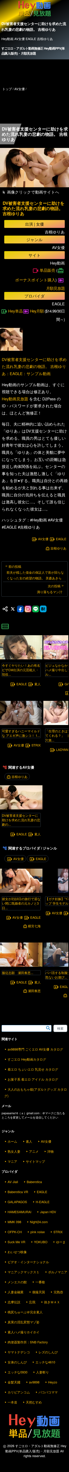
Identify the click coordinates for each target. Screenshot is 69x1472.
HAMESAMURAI (19, 1211)
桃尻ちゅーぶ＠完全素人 (25, 1312)
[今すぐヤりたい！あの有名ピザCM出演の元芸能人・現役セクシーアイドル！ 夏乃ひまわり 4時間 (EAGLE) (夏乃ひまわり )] (21, 658)
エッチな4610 (45, 1362)
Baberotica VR (18, 1191)
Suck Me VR (16, 1241)
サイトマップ (35, 1161)
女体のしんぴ (17, 1362)
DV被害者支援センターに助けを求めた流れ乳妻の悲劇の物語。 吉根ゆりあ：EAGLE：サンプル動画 (34, 366)
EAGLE (61, 538)
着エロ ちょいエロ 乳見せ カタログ (33, 1069)
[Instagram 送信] (28, 609)
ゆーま (61, 1241)
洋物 (50, 1151)
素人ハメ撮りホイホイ (23, 1332)
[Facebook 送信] (20, 609)
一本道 (12, 1402)
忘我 (32, 1302)
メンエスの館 (17, 1282)
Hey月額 (37, 311)
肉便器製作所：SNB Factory (28, 1342)
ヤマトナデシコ (19, 1352)
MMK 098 (14, 1221)
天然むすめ (34, 1402)
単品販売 (47, 270)
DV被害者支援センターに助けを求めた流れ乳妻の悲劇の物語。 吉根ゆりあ (34, 208)
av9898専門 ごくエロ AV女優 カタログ (35, 1049)
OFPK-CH (15, 1231)
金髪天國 (14, 1382)
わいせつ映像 (17, 1251)
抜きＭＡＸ (52, 1302)
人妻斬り (42, 1372)
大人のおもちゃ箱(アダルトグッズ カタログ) (35, 1092)
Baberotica (34, 1181)
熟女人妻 (14, 1151)
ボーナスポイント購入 (35, 279)
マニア (12, 1161)
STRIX (36, 745)
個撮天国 (38, 1292)
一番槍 (40, 1282)
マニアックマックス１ (23, 1272)
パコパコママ (48, 1392)
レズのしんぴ (48, 1352)
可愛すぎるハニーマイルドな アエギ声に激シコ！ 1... (21, 733)
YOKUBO (40, 1241)
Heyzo (52, 1382)
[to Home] (34, 16)
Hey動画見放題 (15, 398)
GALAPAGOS (17, 1201)
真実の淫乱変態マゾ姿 (23, 1322)
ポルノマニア (57, 1272)
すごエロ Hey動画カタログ (27, 1059)
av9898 (34, 1382)
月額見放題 (55, 288)
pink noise (37, 1231)
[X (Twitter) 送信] (12, 609)
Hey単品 (15, 311)
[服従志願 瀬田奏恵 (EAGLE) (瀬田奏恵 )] (21, 965)
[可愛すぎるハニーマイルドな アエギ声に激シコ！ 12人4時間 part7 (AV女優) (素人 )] (21, 724)
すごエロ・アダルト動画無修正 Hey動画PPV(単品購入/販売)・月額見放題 (33, 51)
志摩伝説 (14, 1302)
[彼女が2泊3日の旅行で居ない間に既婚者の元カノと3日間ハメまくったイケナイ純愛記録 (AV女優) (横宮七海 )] (21, 892)
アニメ (34, 1151)
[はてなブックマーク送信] (43, 609)
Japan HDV (48, 1211)
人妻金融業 (16, 1292)
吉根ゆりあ (58, 548)
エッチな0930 (17, 1372)
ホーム (12, 1141)
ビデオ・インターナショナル (28, 1261)
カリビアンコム (19, 1392)
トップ (7, 88)
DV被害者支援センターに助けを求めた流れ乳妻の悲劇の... (21, 820)
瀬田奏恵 (34, 990)
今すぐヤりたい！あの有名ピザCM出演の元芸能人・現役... (21, 670)
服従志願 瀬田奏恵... (17, 972)
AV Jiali (13, 1181)
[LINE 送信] (35, 609)
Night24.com (39, 1221)
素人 (37, 684)
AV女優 (43, 538)
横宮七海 (34, 926)
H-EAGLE (43, 1201)
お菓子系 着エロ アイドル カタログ (33, 1079)
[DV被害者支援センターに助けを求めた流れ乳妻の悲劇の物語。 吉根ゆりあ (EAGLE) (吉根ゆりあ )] (21, 808)
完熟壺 (58, 1292)
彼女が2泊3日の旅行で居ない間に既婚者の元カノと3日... (21, 903)
